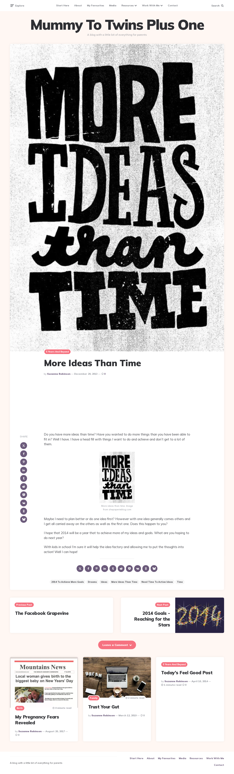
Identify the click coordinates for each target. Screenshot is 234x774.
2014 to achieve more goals (67, 581)
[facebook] (23, 453)
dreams (92, 581)
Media (112, 5)
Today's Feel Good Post (186, 672)
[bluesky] (23, 519)
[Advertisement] (117, 405)
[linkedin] (23, 470)
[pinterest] (23, 462)
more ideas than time (124, 581)
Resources (127, 5)
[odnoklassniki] (23, 511)
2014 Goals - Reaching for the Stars (152, 619)
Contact (173, 5)
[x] (23, 445)
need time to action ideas (157, 581)
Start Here (62, 5)
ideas (104, 581)
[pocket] (23, 494)
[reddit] (23, 486)
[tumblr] (23, 478)
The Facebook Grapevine (42, 613)
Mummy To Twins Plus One (117, 24)
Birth (20, 708)
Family (93, 698)
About (78, 5)
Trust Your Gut (103, 707)
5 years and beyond (57, 351)
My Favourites (95, 5)
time (180, 581)
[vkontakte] (23, 503)
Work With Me (150, 5)
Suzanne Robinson (58, 373)
